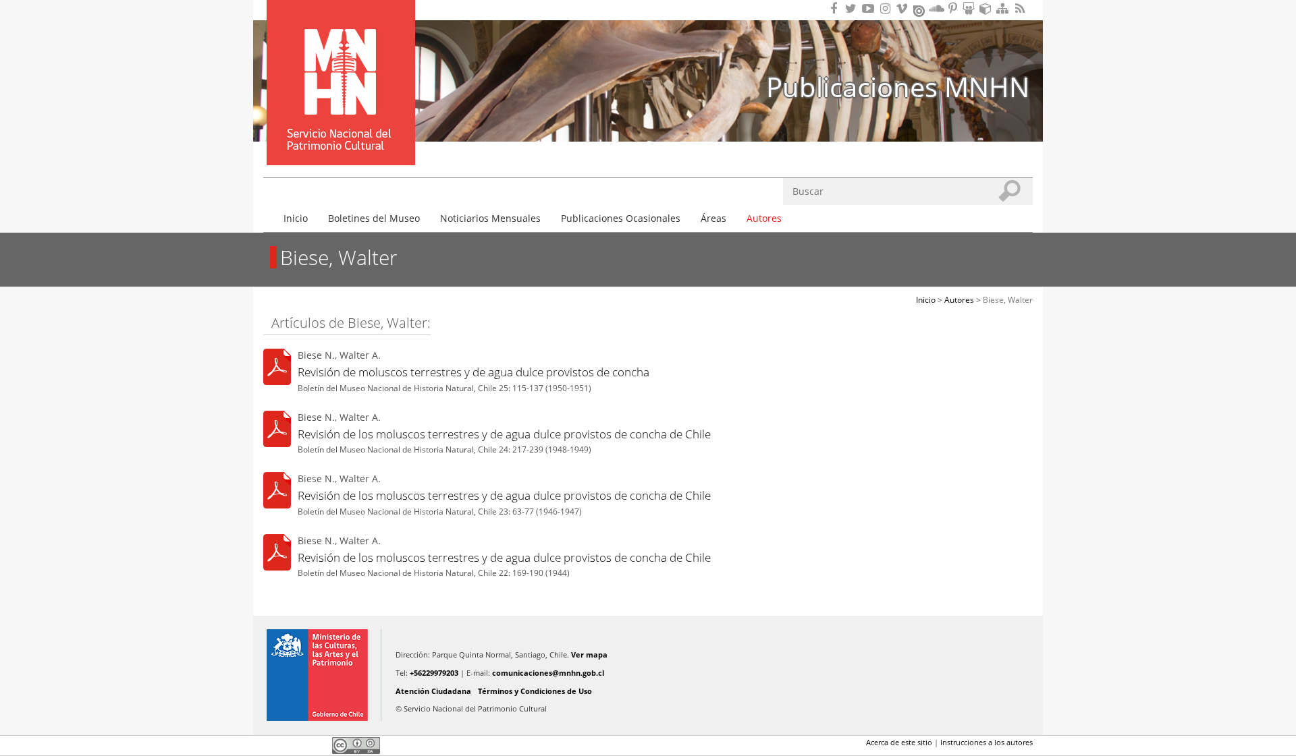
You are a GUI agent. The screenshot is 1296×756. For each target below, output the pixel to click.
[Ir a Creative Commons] (356, 745)
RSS (1021, 8)
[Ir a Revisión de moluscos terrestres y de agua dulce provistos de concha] (277, 369)
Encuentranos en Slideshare (971, 8)
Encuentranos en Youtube (870, 8)
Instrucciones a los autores (986, 742)
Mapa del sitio (1004, 8)
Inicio (296, 218)
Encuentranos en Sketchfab (987, 8)
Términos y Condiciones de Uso (535, 691)
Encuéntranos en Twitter (853, 8)
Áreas (713, 218)
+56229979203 (434, 673)
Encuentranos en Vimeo (904, 8)
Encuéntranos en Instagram (887, 8)
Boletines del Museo (374, 218)
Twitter (294, 745)
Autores (764, 218)
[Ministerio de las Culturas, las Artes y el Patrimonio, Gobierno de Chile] (317, 675)
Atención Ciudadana (433, 691)
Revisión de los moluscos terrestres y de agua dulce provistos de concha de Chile (504, 434)
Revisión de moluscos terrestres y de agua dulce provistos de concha (473, 372)
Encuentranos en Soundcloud (937, 8)
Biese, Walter (1008, 300)
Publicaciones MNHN (897, 86)
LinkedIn (317, 745)
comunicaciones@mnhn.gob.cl (548, 673)
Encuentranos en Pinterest (954, 8)
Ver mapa (589, 654)
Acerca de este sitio (899, 742)
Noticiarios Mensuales (490, 218)
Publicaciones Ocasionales (620, 218)
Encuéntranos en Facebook (836, 8)
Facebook (271, 745)
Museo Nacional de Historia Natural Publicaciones (341, 63)
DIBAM (339, 141)
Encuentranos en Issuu (920, 9)
